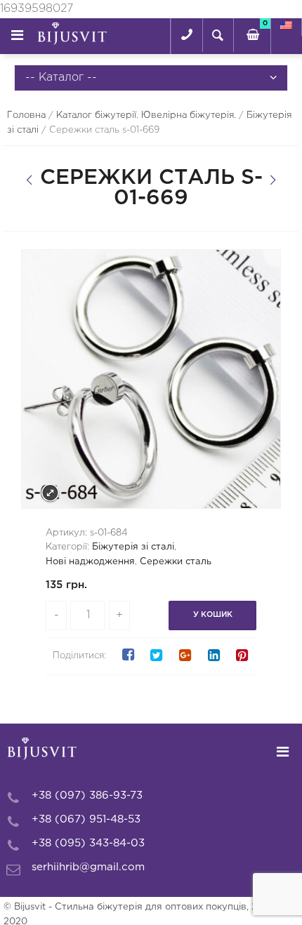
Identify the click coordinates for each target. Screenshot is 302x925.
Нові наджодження (90, 562)
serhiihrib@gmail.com (88, 867)
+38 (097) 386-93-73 (87, 795)
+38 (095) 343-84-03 (88, 843)
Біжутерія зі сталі (133, 547)
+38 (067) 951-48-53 (86, 819)
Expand (50, 493)
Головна (26, 115)
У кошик (212, 614)
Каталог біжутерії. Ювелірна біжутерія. (146, 115)
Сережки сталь (175, 562)
